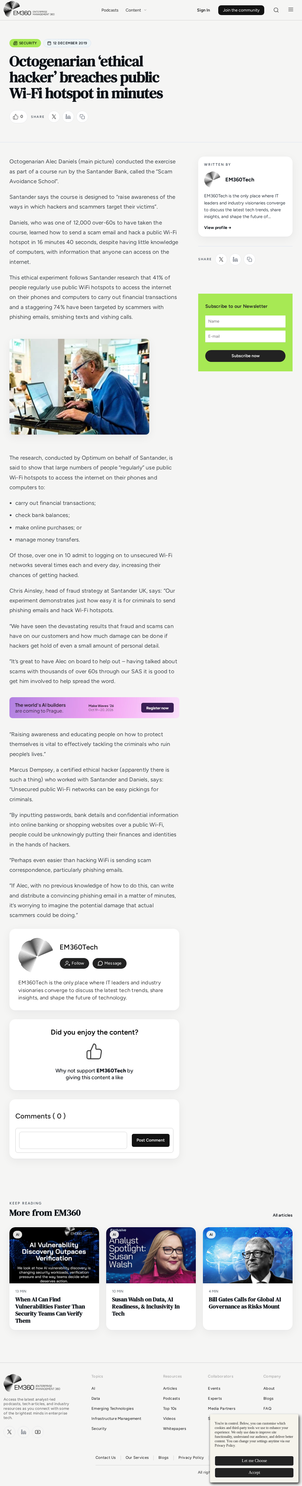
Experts (215, 1398)
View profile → (218, 227)
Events (214, 1388)
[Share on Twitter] (54, 117)
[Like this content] (16, 117)
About (269, 1388)
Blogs (268, 1398)
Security (28, 43)
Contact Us (106, 1457)
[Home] (30, 16)
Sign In (203, 10)
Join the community (241, 10)
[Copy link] (82, 117)
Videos (169, 1418)
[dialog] (254, 1448)
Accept (254, 1472)
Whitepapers (174, 1428)
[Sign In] (74, 963)
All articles (283, 1215)
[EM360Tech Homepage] (33, 1394)
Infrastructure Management (116, 1418)
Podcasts (110, 10)
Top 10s (170, 1408)
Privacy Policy (191, 1457)
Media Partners (221, 1408)
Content (133, 10)
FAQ (267, 1408)
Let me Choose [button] (254, 1461)
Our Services (137, 1457)
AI (93, 1388)
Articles (170, 1388)
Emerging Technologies (112, 1408)
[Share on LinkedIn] (68, 117)
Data (95, 1398)
